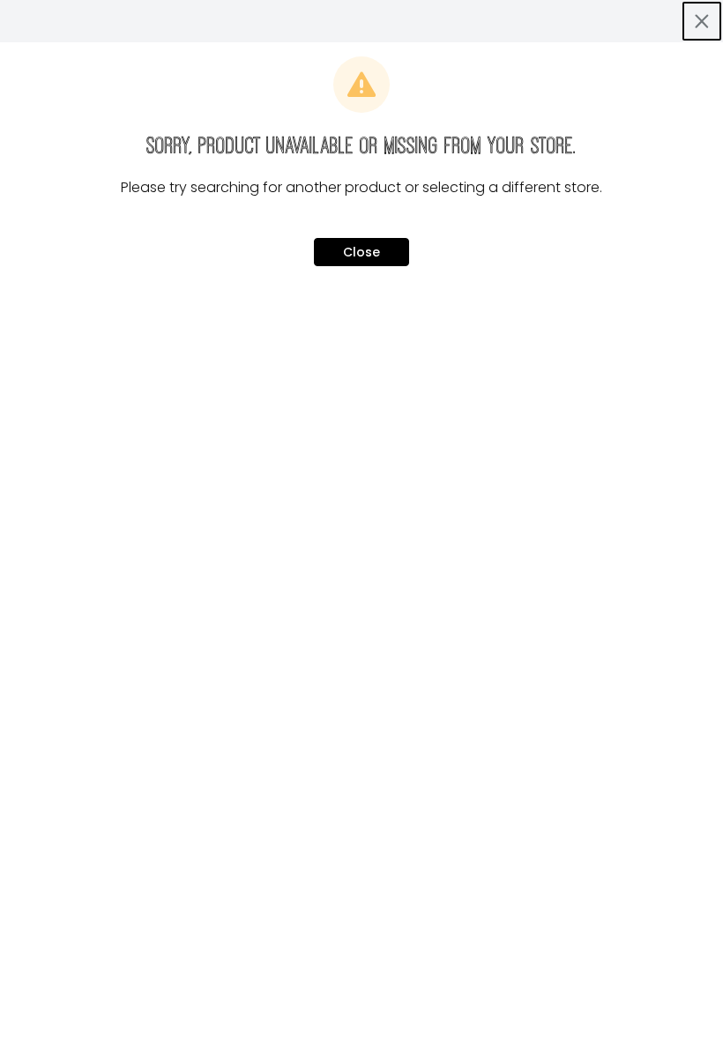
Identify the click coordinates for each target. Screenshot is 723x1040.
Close (361, 252)
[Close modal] (702, 21)
